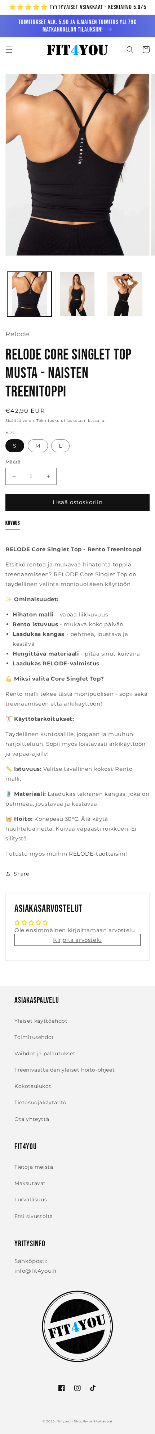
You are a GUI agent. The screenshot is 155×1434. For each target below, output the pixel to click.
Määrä (13, 462)
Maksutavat (30, 1183)
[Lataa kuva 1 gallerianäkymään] (29, 294)
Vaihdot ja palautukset (44, 1053)
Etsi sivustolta (33, 1216)
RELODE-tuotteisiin (97, 853)
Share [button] (21, 873)
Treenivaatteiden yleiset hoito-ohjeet (64, 1070)
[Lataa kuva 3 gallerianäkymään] (125, 294)
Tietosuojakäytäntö (40, 1102)
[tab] (12, 524)
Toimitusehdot (34, 1037)
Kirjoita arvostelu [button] (77, 939)
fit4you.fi (64, 1421)
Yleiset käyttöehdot (40, 1021)
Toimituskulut (50, 420)
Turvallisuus (30, 1199)
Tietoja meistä (33, 1167)
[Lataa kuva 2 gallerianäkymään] (77, 294)
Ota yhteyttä (31, 1119)
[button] (9, 50)
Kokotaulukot (32, 1086)
